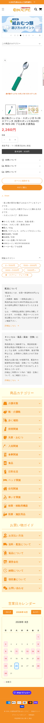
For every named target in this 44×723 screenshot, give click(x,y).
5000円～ (31, 270)
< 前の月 (8, 612)
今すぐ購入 (22, 187)
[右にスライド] (41, 110)
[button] (3, 9)
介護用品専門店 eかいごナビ (19, 711)
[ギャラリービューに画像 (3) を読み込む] (33, 110)
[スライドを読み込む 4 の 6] (23, 35)
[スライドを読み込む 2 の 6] (17, 35)
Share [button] (7, 196)
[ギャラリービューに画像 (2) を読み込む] (22, 110)
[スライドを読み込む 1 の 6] (14, 35)
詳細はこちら (10, 326)
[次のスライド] (33, 35)
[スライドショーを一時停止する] (39, 35)
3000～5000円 (12, 270)
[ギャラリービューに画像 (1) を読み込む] (11, 110)
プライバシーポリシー (19, 715)
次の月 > (36, 612)
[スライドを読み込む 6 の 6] (29, 35)
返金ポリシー (35, 711)
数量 (3, 135)
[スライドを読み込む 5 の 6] (26, 35)
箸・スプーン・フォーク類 (16, 275)
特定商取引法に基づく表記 (23, 718)
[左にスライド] (2, 110)
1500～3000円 (30, 265)
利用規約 (31, 715)
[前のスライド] (10, 35)
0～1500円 (10, 265)
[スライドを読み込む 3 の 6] (20, 35)
